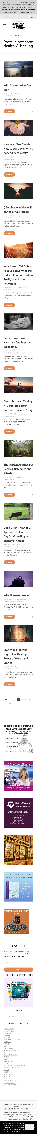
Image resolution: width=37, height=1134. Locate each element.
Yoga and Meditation (11, 1085)
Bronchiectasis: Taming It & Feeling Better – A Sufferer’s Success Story (18, 405)
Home (6, 36)
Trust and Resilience (11, 1081)
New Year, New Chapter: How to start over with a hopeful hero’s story (18, 148)
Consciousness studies (12, 1040)
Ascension (7, 1033)
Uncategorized (9, 1083)
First (6, 699)
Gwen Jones (20, 94)
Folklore (7, 1046)
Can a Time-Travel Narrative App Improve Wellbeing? (17, 342)
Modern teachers (10, 1061)
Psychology (8, 1072)
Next (5, 703)
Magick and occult (10, 1055)
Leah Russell (22, 599)
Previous (11, 699)
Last (10, 703)
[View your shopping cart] (6, 17)
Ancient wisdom (9, 1031)
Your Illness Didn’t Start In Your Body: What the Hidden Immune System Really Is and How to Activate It (18, 274)
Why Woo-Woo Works (16, 595)
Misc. (5, 1059)
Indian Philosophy (10, 1050)
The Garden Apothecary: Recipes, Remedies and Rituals (18, 469)
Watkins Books (21, 667)
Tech (5, 1078)
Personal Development (24, 353)
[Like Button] (31, 111)
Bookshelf (7, 1037)
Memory (6, 1057)
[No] (34, 1127)
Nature (6, 1063)
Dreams (6, 1044)
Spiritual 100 (8, 1074)
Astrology (7, 1035)
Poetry (6, 1070)
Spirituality (20, 601)
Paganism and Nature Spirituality (16, 1065)
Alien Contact (9, 1029)
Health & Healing (9, 96)
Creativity (7, 1042)
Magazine (7, 1053)
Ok (29, 1127)
